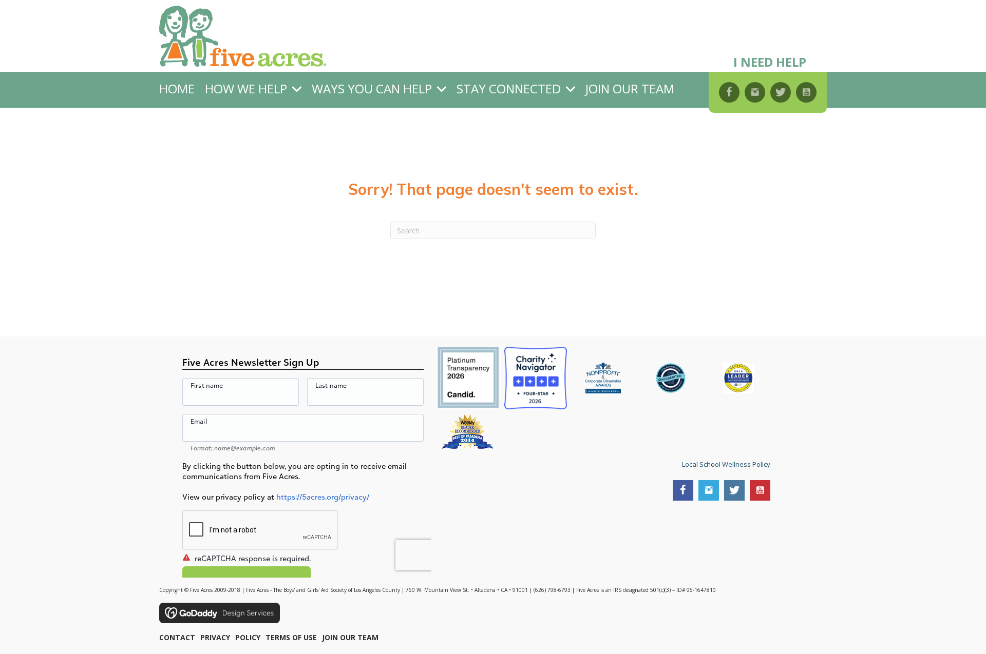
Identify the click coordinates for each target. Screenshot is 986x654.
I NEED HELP (769, 61)
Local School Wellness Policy (726, 464)
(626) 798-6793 (552, 589)
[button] (729, 92)
